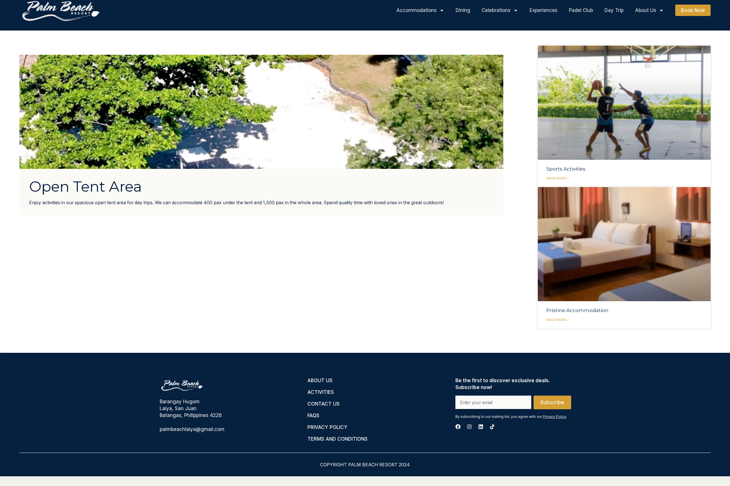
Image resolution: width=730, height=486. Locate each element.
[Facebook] (458, 426)
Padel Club (581, 10)
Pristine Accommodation (577, 310)
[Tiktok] (492, 426)
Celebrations (496, 10)
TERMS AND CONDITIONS (337, 439)
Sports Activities (565, 169)
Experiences (543, 10)
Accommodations (416, 10)
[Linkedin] (480, 426)
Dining (463, 10)
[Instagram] (469, 426)
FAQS (313, 415)
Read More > (557, 178)
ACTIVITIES (320, 392)
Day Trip (614, 10)
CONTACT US (323, 404)
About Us (645, 10)
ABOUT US (319, 380)
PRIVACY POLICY (327, 427)
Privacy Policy (554, 416)
